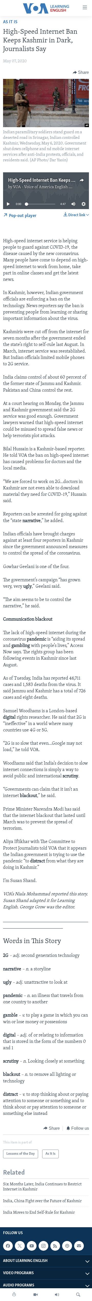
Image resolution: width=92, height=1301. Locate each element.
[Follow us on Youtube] (32, 1246)
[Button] (81, 72)
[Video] (35, 1294)
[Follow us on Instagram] (43, 1246)
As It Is (10, 22)
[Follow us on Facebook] (8, 1246)
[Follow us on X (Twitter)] (20, 1246)
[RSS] (55, 1246)
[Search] (78, 1294)
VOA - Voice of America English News (45, 187)
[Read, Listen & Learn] (14, 1294)
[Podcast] (67, 1246)
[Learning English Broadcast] (57, 1294)
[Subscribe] (79, 1246)
